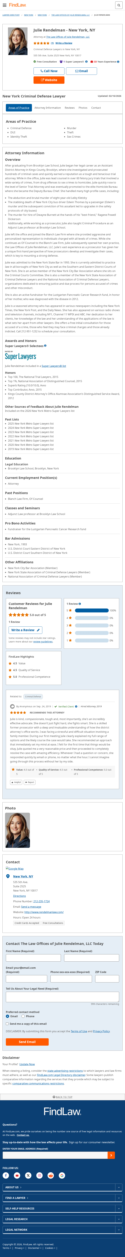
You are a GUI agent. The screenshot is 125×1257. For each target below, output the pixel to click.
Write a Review (64, 43)
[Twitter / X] (28, 1175)
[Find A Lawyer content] (118, 1198)
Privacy (19, 1247)
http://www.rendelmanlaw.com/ (44, 912)
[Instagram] (39, 1175)
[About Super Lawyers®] (86, 61)
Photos (83, 108)
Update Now (27, 1064)
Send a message (31, 907)
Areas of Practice (18, 108)
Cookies (49, 1247)
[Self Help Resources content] (118, 1208)
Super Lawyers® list (54, 366)
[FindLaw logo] (19, 5)
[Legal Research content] (118, 1219)
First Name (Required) (20, 951)
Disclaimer (34, 1247)
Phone (30, 1016)
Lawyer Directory (11, 15)
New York (28, 15)
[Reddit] (51, 1175)
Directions (19, 896)
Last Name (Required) (78, 951)
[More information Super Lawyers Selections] (45, 345)
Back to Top (64, 1097)
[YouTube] (17, 1175)
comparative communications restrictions (38, 1083)
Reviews (70, 108)
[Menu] (4, 5)
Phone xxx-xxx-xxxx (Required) (70, 972)
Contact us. (23, 1135)
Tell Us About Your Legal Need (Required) (32, 988)
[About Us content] (118, 1187)
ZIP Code (100, 972)
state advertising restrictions (65, 1071)
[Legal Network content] (118, 1229)
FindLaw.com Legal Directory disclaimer (61, 1075)
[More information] (80, 604)
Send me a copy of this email (28, 1024)
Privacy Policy (101, 1031)
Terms (6, 1247)
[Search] (119, 5)
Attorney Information (48, 108)
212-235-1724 (41, 901)
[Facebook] (6, 1175)
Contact (96, 108)
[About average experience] (118, 61)
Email (14, 1016)
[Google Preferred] (62, 1175)
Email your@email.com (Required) (21, 970)
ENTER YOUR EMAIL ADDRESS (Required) (25, 1148)
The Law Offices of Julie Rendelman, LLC (70, 15)
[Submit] (111, 1155)
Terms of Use (79, 1031)
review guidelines (43, 641)
